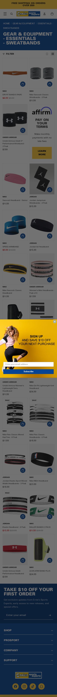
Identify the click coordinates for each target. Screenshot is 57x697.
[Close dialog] (55, 321)
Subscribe (28, 371)
